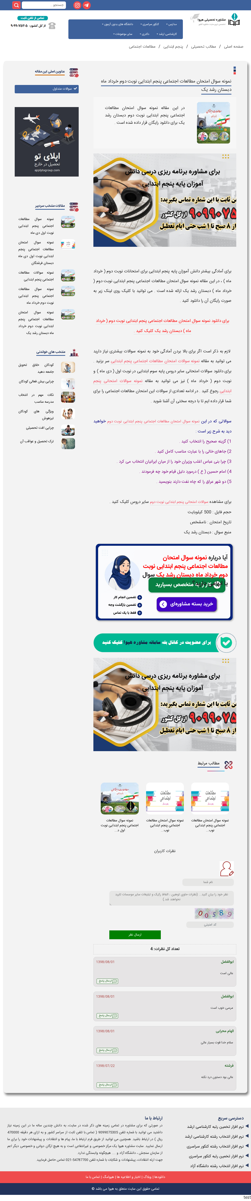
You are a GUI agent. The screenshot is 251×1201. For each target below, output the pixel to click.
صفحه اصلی (233, 46)
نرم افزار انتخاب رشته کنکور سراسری (215, 1146)
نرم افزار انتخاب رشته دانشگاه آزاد (217, 1166)
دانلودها (159, 1177)
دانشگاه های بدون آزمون (118, 24)
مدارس (172, 24)
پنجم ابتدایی (173, 46)
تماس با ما (93, 1177)
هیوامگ (108, 1177)
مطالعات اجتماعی (142, 46)
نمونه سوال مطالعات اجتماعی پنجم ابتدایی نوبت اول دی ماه (36, 226)
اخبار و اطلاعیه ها (128, 1177)
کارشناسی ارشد (167, 34)
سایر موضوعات (123, 34)
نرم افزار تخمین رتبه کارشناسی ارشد (215, 1127)
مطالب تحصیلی (203, 46)
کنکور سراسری (150, 24)
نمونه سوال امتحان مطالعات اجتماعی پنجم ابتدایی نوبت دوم (153, 421)
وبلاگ (147, 1177)
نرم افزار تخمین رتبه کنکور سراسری (216, 1156)
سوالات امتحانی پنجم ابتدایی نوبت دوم (179, 502)
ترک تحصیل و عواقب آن (37, 441)
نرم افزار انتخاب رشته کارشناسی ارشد (214, 1136)
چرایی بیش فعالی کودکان (36, 382)
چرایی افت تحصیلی (40, 428)
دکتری (145, 34)
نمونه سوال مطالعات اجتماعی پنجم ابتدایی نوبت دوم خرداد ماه (36, 296)
